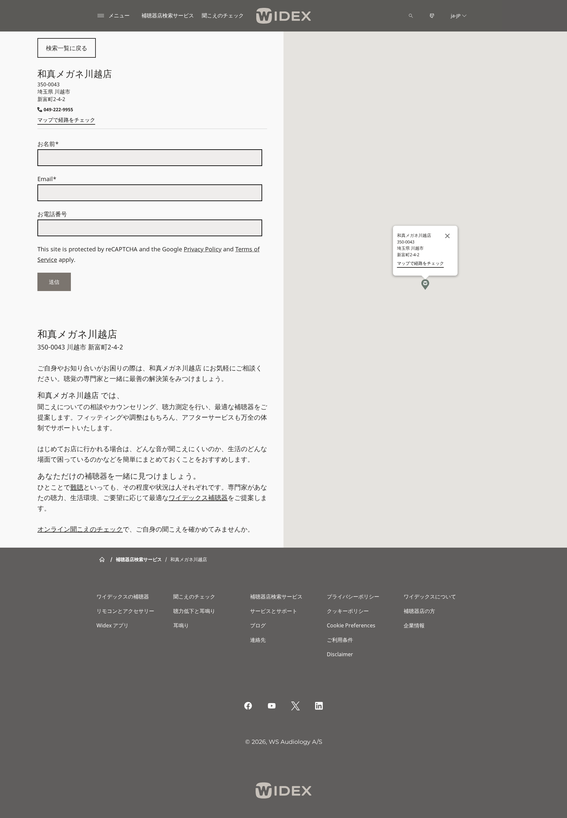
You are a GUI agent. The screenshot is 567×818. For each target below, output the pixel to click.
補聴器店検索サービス (167, 15)
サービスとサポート (273, 611)
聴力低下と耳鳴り (194, 611)
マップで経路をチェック (66, 119)
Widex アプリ (112, 625)
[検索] (410, 15)
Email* (46, 179)
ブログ (258, 625)
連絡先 (258, 639)
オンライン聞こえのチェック (80, 529)
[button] (425, 284)
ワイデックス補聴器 (198, 497)
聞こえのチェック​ (223, 15)
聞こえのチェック (194, 596)
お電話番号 (52, 214)
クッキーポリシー (348, 611)
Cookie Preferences (351, 625)
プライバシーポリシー (353, 596)
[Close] (447, 236)
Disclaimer (340, 654)
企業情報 (414, 625)
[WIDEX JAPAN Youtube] (271, 706)
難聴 (76, 487)
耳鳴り (181, 625)
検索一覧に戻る (66, 48)
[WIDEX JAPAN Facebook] (248, 706)
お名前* (48, 144)
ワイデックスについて (430, 596)
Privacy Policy (202, 249)
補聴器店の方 (419, 611)
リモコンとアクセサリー (125, 611)
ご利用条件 (340, 639)
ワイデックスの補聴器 (122, 596)
